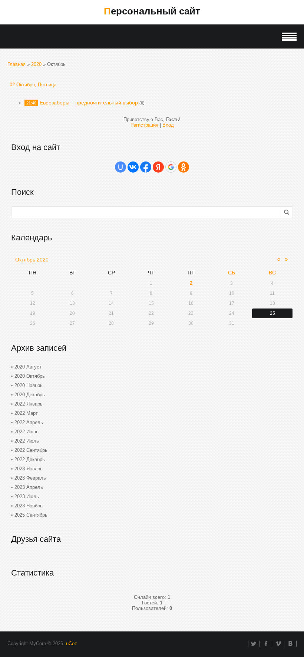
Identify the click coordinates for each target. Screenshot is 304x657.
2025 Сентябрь (30, 515)
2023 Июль (26, 496)
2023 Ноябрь (28, 505)
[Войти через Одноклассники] (183, 167)
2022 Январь (28, 404)
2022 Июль (26, 441)
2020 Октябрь (29, 376)
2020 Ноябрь (28, 385)
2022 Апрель (28, 422)
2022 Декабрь (29, 459)
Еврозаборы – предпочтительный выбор (89, 103)
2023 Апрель (28, 487)
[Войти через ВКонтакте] (133, 167)
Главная (16, 64)
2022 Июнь (26, 431)
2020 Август (28, 367)
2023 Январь (28, 468)
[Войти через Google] (170, 167)
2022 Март (26, 413)
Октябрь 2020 (32, 260)
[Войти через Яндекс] (158, 167)
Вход (168, 125)
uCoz (71, 643)
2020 (36, 64)
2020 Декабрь (29, 394)
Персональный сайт (152, 11)
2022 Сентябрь (30, 450)
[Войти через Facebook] (145, 167)
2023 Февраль (30, 478)
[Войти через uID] (120, 167)
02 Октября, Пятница (33, 84)
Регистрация (144, 125)
